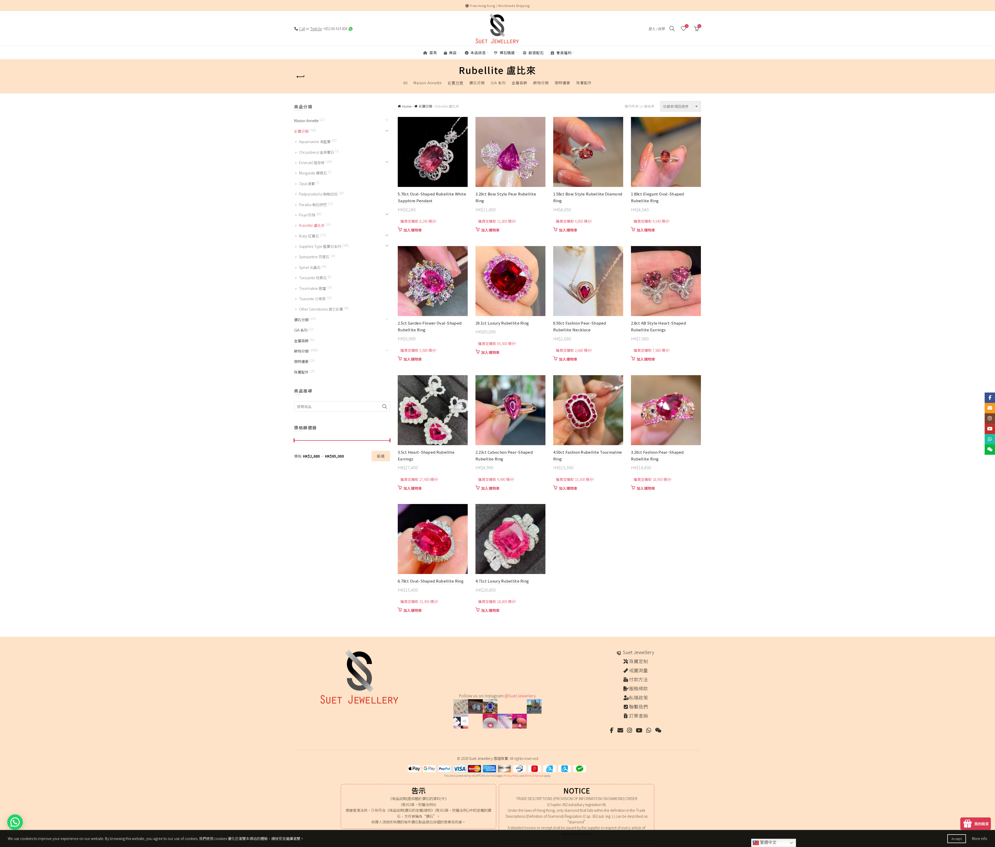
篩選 (381, 456)
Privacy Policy (511, 776)
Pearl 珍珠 (307, 215)
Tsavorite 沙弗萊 (312, 298)
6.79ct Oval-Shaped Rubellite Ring (431, 581)
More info (979, 838)
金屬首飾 (519, 82)
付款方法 (638, 679)
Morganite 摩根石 (313, 173)
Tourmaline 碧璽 (312, 288)
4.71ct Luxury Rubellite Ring (502, 581)
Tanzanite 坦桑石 (313, 277)
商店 (452, 52)
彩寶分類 (455, 82)
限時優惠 (562, 82)
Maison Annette (428, 82)
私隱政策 (638, 697)
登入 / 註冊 (656, 28)
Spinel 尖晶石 (310, 267)
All (405, 82)
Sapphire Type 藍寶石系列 (320, 246)
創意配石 (536, 52)
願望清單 (686, 26)
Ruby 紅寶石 (309, 236)
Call (302, 28)
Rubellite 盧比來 (312, 225)
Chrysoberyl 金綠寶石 (316, 152)
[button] (15, 822)
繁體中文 (768, 842)
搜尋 (385, 406)
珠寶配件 (584, 82)
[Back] (300, 77)
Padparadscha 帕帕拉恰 (318, 194)
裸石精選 (507, 52)
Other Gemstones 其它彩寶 (321, 309)
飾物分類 (541, 82)
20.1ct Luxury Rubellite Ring (502, 323)
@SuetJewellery (520, 695)
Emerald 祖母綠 (311, 162)
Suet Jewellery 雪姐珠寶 (488, 758)
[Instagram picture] (460, 706)
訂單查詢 (638, 715)
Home (406, 106)
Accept (956, 838)
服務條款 (638, 688)
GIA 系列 (498, 82)
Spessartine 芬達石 (314, 256)
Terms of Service (534, 776)
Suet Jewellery (638, 652)
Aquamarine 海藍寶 (315, 141)
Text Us (316, 28)
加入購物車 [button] (412, 230)
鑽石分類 (477, 82)
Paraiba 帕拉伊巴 (313, 204)
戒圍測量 (638, 670)
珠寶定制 (638, 661)
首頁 (433, 52)
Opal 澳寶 (307, 183)
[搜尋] (672, 28)
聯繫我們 (638, 706)
